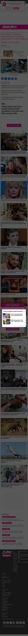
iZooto (24, 325)
